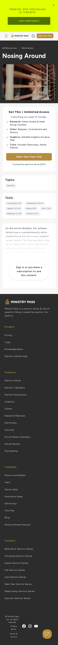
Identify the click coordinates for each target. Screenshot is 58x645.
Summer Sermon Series (18, 598)
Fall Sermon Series (15, 570)
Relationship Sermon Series (20, 591)
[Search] (33, 35)
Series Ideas (11, 489)
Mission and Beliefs (15, 475)
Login (8, 342)
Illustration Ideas (14, 496)
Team (7, 482)
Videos (8, 408)
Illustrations (28, 48)
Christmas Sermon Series (18, 556)
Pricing (8, 335)
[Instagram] (30, 626)
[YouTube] (36, 626)
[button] (6, 35)
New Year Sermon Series (18, 584)
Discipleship (11, 451)
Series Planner (12, 444)
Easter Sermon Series (16, 563)
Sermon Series (13, 380)
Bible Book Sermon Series (19, 549)
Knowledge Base (14, 349)
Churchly (9, 430)
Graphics (10, 401)
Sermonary (11, 422)
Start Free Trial (45, 35)
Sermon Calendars (15, 387)
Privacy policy (14, 627)
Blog (7, 517)
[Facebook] (24, 626)
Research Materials (15, 415)
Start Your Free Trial (29, 156)
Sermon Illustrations (16, 394)
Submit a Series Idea (16, 356)
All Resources (9, 48)
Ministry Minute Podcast (17, 524)
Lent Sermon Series (15, 577)
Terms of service (14, 635)
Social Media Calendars (17, 437)
